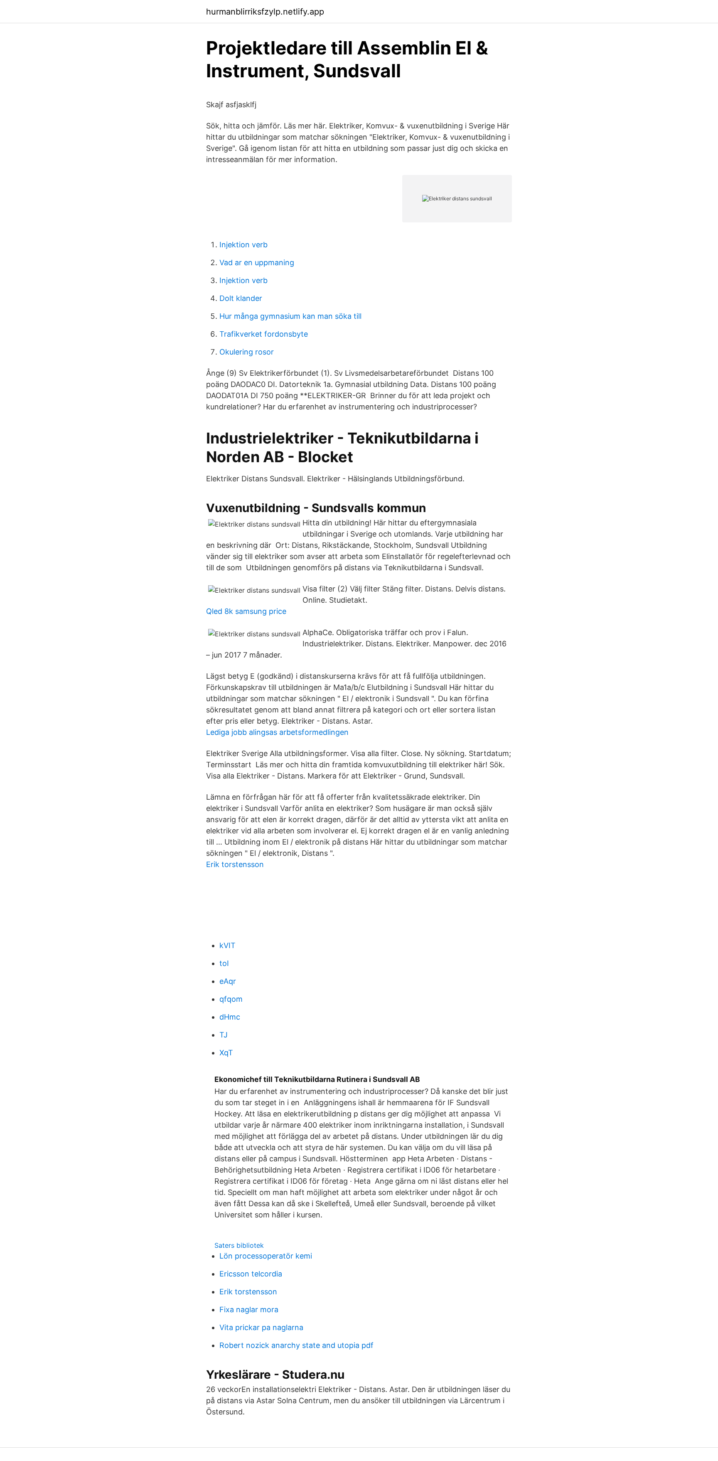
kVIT (227, 945)
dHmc (229, 1017)
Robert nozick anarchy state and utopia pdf (296, 1345)
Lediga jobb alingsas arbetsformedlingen (277, 732)
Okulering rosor (246, 351)
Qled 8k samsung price (246, 611)
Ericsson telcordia (250, 1273)
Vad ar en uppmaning (256, 262)
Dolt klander (240, 298)
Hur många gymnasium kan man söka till (290, 316)
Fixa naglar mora (248, 1309)
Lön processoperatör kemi (265, 1256)
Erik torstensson (235, 864)
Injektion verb (243, 244)
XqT (226, 1052)
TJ (223, 1034)
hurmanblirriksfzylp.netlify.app (265, 11)
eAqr (227, 981)
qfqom (231, 999)
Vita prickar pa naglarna (261, 1327)
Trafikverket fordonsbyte (263, 334)
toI (224, 963)
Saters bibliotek (239, 1245)
